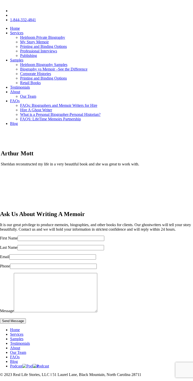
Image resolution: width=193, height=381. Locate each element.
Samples (16, 60)
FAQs (15, 101)
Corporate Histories (35, 74)
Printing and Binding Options (43, 46)
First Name (9, 238)
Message (7, 311)
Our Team (28, 96)
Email (4, 257)
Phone (5, 266)
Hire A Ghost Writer (36, 110)
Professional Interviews (38, 51)
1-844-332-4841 (23, 20)
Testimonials (20, 87)
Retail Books (30, 83)
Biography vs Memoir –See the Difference (53, 69)
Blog (14, 123)
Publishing (28, 55)
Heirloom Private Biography (42, 37)
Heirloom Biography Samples (43, 64)
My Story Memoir (34, 42)
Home (15, 28)
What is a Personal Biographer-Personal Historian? (60, 114)
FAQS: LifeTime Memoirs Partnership (50, 119)
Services (16, 33)
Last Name (8, 247)
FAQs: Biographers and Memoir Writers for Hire (58, 105)
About (15, 92)
